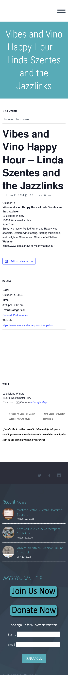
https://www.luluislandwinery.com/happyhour (28, 246)
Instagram (58, 475)
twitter (39, 475)
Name (12, 634)
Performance (20, 315)
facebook (49, 475)
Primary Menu (61, 10)
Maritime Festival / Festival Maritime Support (39, 512)
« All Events (9, 111)
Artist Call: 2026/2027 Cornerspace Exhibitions (39, 531)
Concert (7, 315)
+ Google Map (38, 402)
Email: (12, 644)
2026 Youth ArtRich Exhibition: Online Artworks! (40, 550)
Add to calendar (20, 261)
